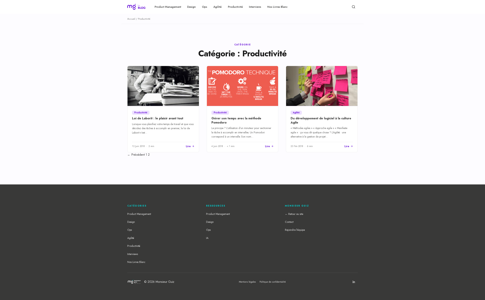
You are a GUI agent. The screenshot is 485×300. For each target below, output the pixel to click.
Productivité (235, 7)
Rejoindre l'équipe (295, 230)
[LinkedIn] (354, 282)
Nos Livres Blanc (277, 7)
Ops (204, 7)
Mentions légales (247, 282)
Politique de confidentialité (273, 282)
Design (191, 7)
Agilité (217, 7)
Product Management (168, 7)
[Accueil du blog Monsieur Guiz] (136, 7)
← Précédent (136, 154)
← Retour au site (294, 214)
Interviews (255, 7)
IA (207, 238)
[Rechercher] (353, 7)
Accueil (131, 19)
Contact (289, 222)
